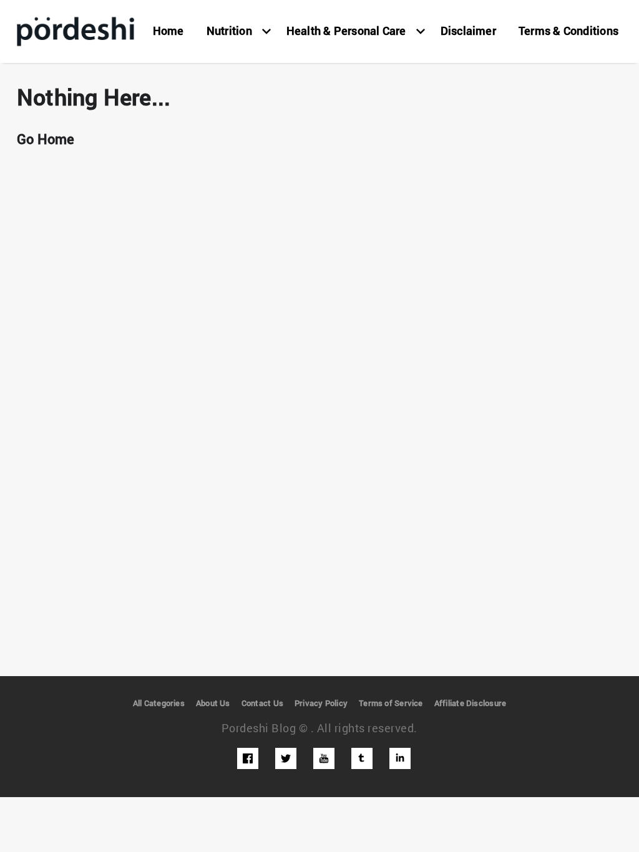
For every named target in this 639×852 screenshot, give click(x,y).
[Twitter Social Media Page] (285, 758)
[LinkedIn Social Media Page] (400, 758)
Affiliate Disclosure (470, 703)
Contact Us (262, 703)
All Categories (159, 703)
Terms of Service (391, 703)
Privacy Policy (321, 703)
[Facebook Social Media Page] (247, 758)
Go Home (46, 139)
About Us (213, 703)
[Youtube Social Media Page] (323, 758)
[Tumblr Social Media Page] (362, 758)
